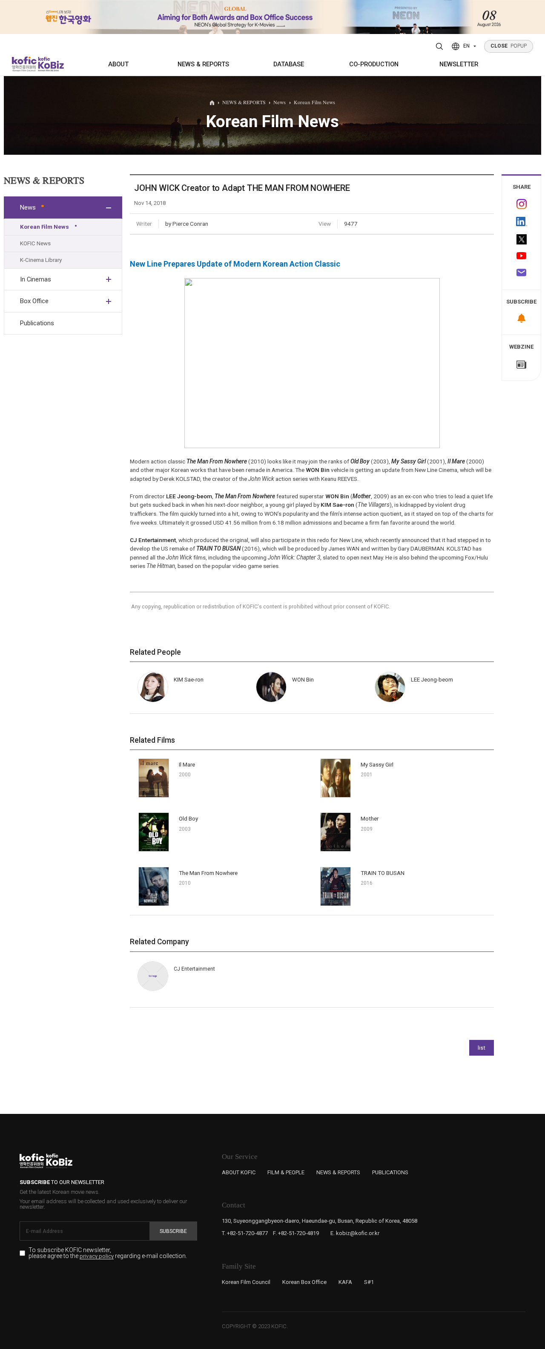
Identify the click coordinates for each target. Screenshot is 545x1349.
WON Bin (318, 469)
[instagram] (521, 204)
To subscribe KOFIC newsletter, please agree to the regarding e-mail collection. (108, 1253)
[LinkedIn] (521, 221)
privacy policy (97, 1256)
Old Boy (188, 818)
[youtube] (521, 256)
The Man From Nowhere (208, 873)
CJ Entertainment (153, 540)
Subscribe (173, 1231)
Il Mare (187, 764)
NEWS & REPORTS (203, 64)
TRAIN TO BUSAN (382, 873)
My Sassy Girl (377, 764)
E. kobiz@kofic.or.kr (354, 1233)
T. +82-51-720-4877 (245, 1233)
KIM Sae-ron (337, 504)
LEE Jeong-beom (189, 496)
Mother (370, 818)
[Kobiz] (50, 64)
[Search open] (439, 46)
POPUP (508, 46)
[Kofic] (24, 64)
